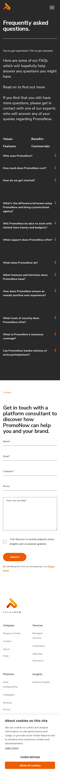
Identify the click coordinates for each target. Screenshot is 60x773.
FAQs (6, 656)
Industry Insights (41, 682)
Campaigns (9, 694)
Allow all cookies (30, 765)
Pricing (6, 709)
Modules (7, 702)
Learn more (11, 748)
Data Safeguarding (10, 684)
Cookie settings (30, 756)
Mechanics (38, 661)
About (6, 649)
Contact (7, 641)
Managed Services (37, 636)
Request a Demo (12, 633)
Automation (38, 646)
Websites (37, 653)
